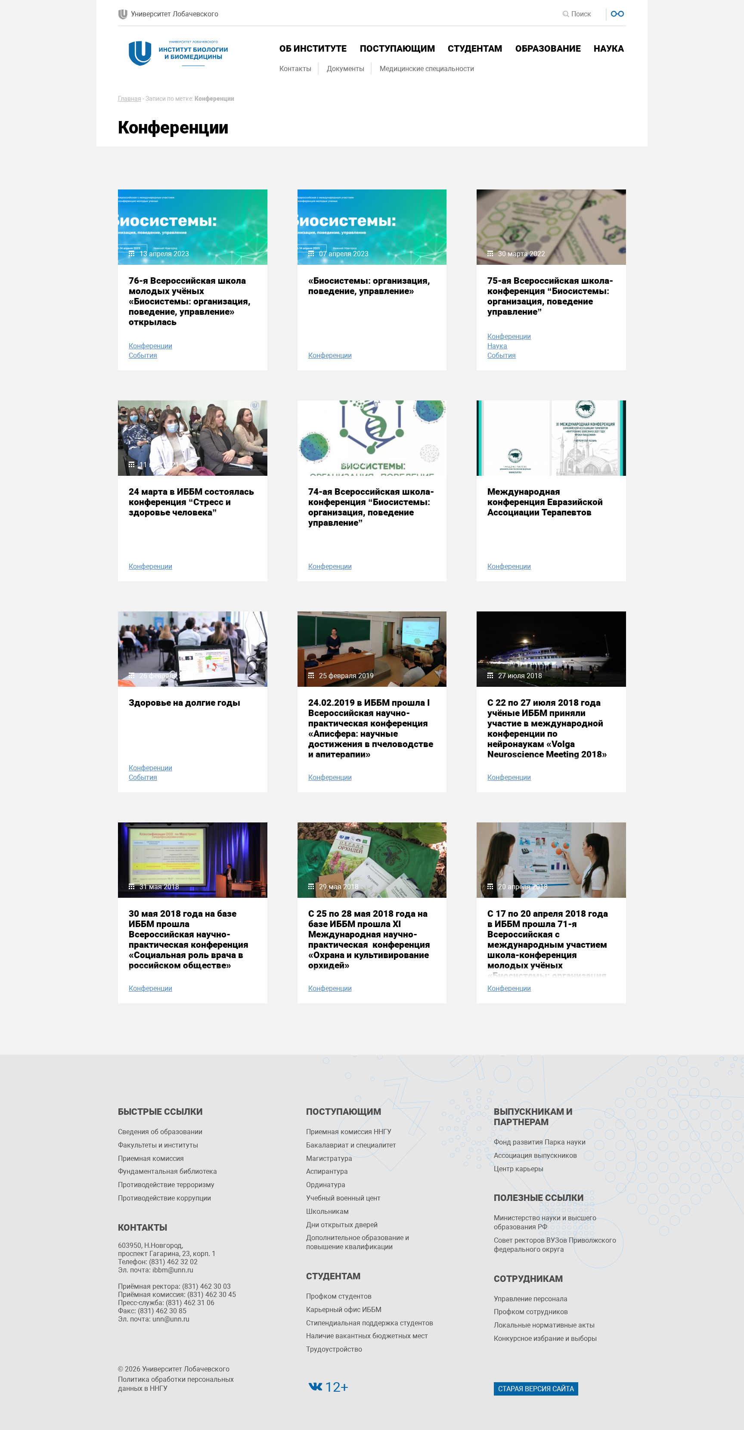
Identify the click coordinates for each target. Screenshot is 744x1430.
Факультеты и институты (158, 1145)
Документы (345, 69)
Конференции (150, 346)
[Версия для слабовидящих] (616, 12)
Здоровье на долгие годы (184, 703)
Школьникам (327, 1211)
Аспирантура (327, 1171)
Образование (548, 48)
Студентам (475, 48)
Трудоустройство (334, 1349)
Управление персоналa (530, 1299)
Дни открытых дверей (342, 1225)
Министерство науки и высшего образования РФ (545, 1222)
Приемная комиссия (151, 1158)
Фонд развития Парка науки (540, 1142)
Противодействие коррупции (164, 1198)
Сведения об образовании (160, 1132)
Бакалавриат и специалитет (351, 1145)
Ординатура (325, 1185)
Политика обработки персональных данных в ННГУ (176, 1384)
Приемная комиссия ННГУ (348, 1132)
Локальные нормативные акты (544, 1325)
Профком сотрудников (531, 1312)
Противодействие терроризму (166, 1185)
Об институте (313, 48)
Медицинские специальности (427, 69)
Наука (609, 48)
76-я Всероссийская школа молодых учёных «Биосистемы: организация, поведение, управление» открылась (190, 301)
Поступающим (397, 48)
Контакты (295, 69)
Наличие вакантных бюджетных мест (367, 1336)
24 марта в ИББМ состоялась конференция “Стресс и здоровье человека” (191, 502)
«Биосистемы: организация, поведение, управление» (369, 286)
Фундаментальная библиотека (167, 1171)
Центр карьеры (518, 1169)
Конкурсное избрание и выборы (545, 1338)
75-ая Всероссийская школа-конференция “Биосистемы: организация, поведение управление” (550, 296)
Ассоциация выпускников (535, 1155)
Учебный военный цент (343, 1198)
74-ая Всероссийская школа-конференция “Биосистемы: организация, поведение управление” (371, 507)
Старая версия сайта (536, 1389)
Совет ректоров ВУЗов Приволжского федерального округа (555, 1244)
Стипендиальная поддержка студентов (369, 1323)
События (143, 355)
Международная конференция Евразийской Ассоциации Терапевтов (545, 502)
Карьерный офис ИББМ (343, 1310)
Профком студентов (339, 1296)
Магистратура (329, 1158)
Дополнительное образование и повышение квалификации (357, 1242)
